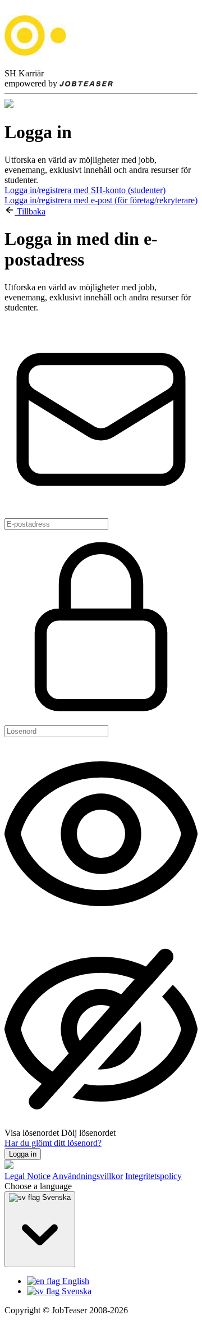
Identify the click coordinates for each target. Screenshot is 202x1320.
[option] (112, 1281)
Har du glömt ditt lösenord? (53, 1143)
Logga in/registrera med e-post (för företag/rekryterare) (101, 200)
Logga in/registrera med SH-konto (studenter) (85, 190)
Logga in (22, 1154)
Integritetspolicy (153, 1176)
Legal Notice (27, 1176)
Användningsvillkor (87, 1176)
